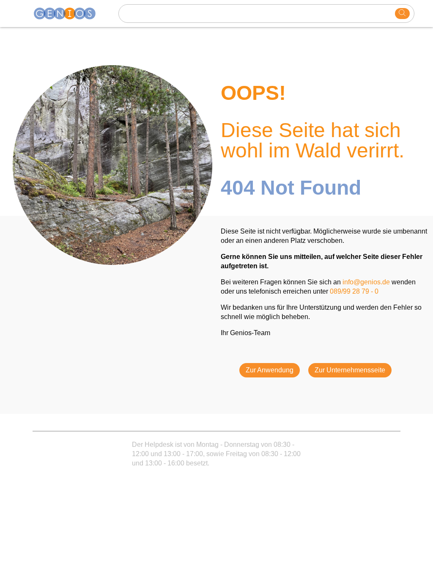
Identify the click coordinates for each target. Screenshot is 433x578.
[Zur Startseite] (70, 13)
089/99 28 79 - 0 (354, 291)
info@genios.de (366, 282)
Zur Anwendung (269, 370)
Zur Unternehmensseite (350, 370)
